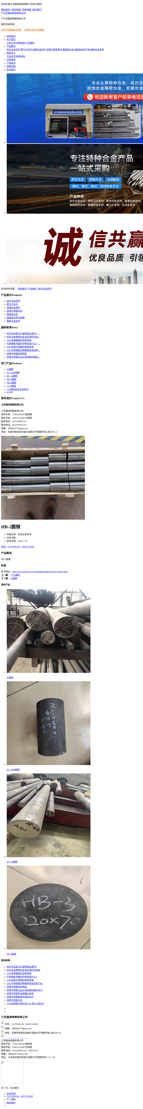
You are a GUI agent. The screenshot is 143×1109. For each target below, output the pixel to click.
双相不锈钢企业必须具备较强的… (23, 357)
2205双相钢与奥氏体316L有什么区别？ (26, 1003)
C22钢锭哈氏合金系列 (17, 389)
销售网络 (11, 66)
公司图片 (30, 43)
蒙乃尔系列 (26, 49)
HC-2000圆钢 (13, 372)
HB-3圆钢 (11, 379)
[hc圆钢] (48, 672)
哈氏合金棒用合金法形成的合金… (23, 337)
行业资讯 (11, 56)
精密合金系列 (97, 49)
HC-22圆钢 (12, 376)
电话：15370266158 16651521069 (17, 546)
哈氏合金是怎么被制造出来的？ (22, 967)
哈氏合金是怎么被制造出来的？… (23, 333)
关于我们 (11, 39)
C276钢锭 (11, 386)
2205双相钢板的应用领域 (19, 340)
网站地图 (16, 10)
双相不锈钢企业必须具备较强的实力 (24, 990)
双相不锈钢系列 (54, 49)
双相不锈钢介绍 (14, 1000)
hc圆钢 (10, 369)
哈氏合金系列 (13, 49)
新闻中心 (11, 53)
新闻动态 (20, 56)
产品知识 (11, 63)
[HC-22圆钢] (48, 856)
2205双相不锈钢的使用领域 (20, 347)
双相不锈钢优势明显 (17, 353)
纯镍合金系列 (39, 49)
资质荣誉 (20, 43)
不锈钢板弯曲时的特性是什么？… (23, 343)
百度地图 (26, 10)
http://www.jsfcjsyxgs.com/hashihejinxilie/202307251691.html (39, 571)
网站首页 (5, 10)
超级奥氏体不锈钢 (16, 318)
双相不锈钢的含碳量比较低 (20, 993)
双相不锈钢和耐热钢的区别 (20, 997)
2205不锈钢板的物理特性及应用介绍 (24, 983)
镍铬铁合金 (68, 49)
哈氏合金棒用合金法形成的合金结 (23, 970)
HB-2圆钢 (11, 383)
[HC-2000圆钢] (48, 764)
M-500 (10, 392)
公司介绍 (11, 43)
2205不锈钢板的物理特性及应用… (23, 350)
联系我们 (37, 10)
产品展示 (11, 46)
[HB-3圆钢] (48, 948)
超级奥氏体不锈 (82, 49)
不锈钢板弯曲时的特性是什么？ (22, 977)
